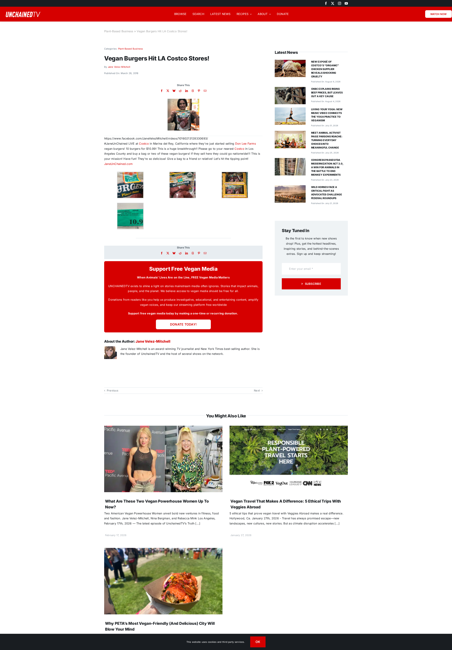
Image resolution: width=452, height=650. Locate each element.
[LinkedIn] (186, 90)
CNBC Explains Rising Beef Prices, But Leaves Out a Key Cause (327, 92)
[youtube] (346, 3)
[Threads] (193, 90)
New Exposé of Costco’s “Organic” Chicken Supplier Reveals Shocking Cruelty (325, 69)
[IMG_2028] (183, 100)
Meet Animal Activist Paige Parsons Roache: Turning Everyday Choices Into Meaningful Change (326, 140)
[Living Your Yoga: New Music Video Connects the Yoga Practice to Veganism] (290, 110)
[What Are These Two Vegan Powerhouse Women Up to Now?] (163, 428)
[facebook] (326, 3)
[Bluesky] (174, 90)
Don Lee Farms (245, 143)
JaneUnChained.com (118, 164)
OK (257, 642)
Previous (112, 390)
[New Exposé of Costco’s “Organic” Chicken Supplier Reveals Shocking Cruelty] (290, 62)
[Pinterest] (199, 90)
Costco (144, 143)
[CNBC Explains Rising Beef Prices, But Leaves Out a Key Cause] (290, 89)
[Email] (205, 90)
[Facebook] (162, 90)
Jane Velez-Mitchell (119, 66)
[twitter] (332, 3)
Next (257, 390)
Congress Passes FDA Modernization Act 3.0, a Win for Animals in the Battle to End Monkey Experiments (327, 167)
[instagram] (339, 3)
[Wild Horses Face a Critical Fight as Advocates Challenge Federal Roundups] (290, 187)
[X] (168, 90)
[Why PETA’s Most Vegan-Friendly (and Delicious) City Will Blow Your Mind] (163, 550)
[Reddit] (180, 90)
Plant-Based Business (118, 31)
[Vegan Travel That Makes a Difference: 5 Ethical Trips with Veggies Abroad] (289, 428)
